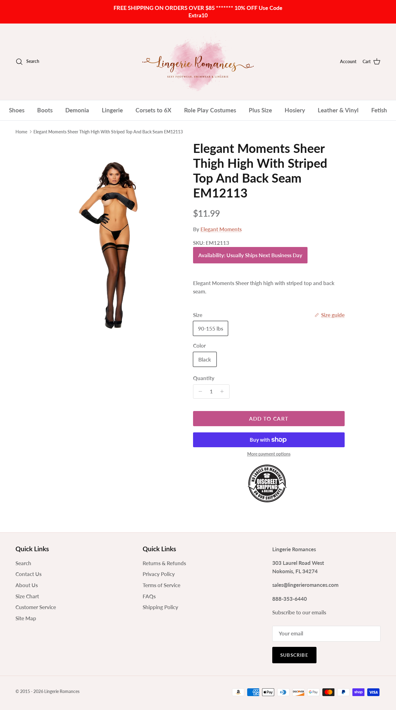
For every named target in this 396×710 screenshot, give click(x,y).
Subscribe (294, 655)
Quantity (203, 378)
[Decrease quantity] (198, 391)
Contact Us (28, 574)
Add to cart (269, 418)
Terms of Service (161, 585)
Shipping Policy (160, 607)
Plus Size (260, 110)
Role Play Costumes (210, 110)
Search (23, 563)
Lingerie (112, 110)
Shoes (16, 110)
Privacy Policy (159, 574)
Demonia (77, 110)
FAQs (149, 596)
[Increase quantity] (223, 391)
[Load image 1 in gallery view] (115, 237)
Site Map (25, 618)
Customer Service (35, 607)
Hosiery (295, 110)
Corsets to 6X (153, 110)
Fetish (379, 110)
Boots (45, 110)
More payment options (269, 454)
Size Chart (27, 596)
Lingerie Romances (62, 691)
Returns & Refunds (164, 563)
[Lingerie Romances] (198, 62)
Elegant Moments (221, 229)
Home (21, 131)
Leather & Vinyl (338, 110)
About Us (26, 585)
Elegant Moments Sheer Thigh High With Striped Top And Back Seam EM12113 (108, 131)
